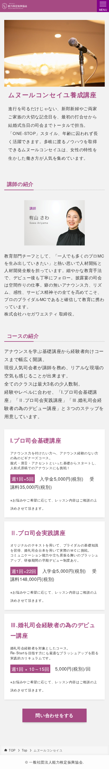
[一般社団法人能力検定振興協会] (14, 6)
